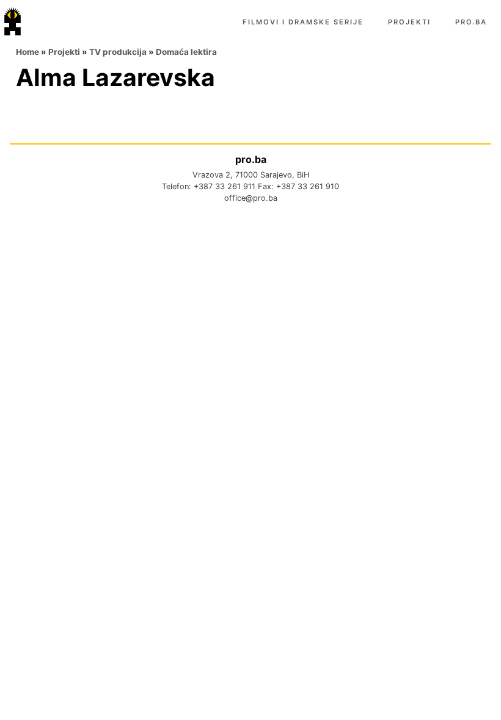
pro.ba (471, 22)
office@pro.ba (250, 198)
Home (27, 52)
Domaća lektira (186, 52)
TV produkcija (118, 52)
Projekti (409, 22)
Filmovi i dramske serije (303, 22)
